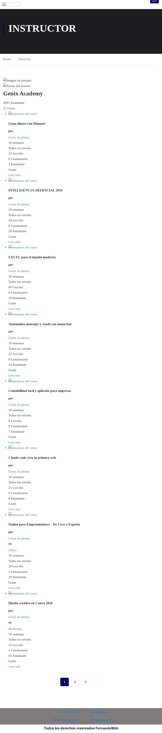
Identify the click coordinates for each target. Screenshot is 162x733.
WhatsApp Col (64, 720)
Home (7, 59)
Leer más (14, 175)
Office (12, 550)
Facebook (69, 712)
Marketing (15, 628)
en (10, 543)
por (10, 131)
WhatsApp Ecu (102, 720)
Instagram (98, 712)
